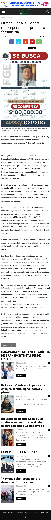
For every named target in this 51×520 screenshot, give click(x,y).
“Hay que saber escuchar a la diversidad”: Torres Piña (20, 480)
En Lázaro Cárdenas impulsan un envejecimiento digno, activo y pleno (23, 389)
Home (3, 18)
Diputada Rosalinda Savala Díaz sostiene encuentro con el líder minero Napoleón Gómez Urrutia (22, 422)
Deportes (28, 513)
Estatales (36, 513)
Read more (20, 375)
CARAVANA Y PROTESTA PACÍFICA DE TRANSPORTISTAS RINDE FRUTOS (25, 355)
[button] (47, 11)
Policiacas (19, 513)
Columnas (44, 513)
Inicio (4, 513)
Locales (11, 513)
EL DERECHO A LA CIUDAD (19, 452)
